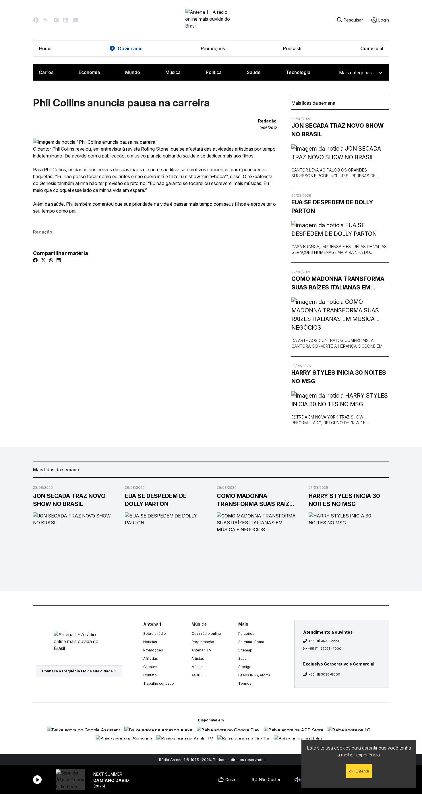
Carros (46, 72)
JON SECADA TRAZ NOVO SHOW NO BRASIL (337, 130)
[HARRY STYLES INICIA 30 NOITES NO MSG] (340, 399)
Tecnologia (298, 72)
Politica (214, 72)
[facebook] (35, 260)
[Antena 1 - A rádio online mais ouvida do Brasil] (211, 20)
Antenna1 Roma (251, 642)
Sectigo (244, 667)
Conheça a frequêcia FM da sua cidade (77, 671)
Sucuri (243, 658)
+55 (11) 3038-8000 (324, 674)
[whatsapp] (51, 260)
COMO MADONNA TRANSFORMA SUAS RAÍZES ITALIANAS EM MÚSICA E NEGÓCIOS (337, 283)
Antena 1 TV (201, 650)
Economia (89, 72)
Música (173, 72)
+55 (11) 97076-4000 (324, 649)
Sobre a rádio (154, 633)
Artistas (197, 658)
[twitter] (43, 260)
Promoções (213, 48)
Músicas (198, 667)
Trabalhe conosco (158, 683)
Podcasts (293, 48)
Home (45, 48)
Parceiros (246, 633)
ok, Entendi (359, 771)
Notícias (150, 642)
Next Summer (107, 774)
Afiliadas (150, 658)
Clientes (150, 667)
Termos (244, 683)
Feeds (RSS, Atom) (254, 675)
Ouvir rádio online (206, 633)
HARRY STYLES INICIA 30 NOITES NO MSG (338, 377)
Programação (202, 642)
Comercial (371, 48)
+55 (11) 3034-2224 (324, 641)
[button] (36, 20)
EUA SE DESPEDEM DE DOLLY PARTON (332, 206)
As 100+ (198, 675)
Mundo (132, 72)
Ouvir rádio (130, 48)
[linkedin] (59, 260)
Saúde (254, 72)
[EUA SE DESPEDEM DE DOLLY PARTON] (340, 229)
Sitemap (245, 650)
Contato (150, 675)
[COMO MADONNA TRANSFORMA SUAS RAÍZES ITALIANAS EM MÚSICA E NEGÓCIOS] (340, 314)
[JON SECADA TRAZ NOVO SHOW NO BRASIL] (340, 152)
